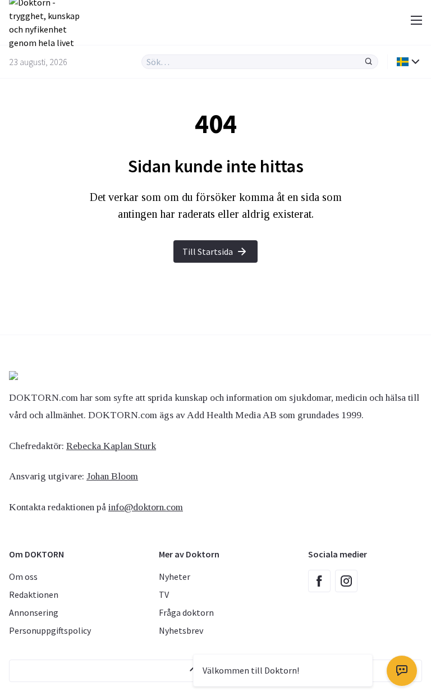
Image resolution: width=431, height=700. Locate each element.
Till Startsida (207, 251)
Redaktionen (33, 594)
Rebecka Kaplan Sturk (111, 445)
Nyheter (174, 576)
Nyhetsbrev (181, 630)
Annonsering (33, 612)
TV (164, 594)
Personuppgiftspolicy (50, 630)
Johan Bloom (112, 476)
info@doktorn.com (145, 507)
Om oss (23, 576)
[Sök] (369, 61)
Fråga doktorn (186, 612)
